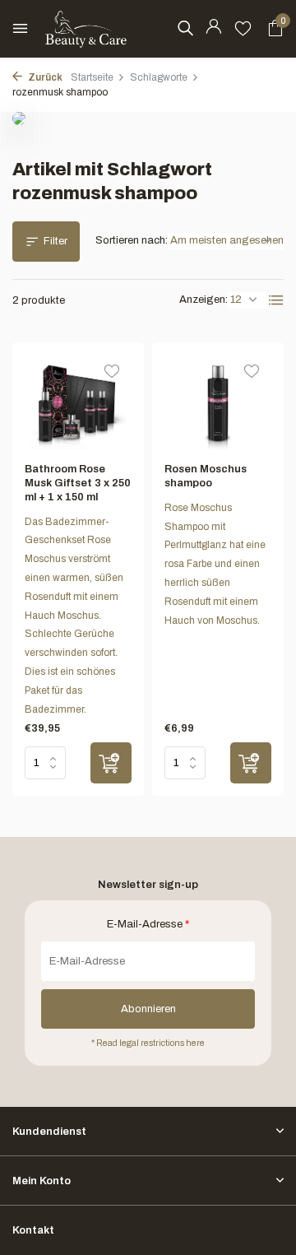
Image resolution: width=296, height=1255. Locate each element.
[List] (276, 300)
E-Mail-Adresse (148, 924)
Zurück (44, 77)
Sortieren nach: (131, 240)
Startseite (92, 77)
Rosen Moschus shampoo (205, 476)
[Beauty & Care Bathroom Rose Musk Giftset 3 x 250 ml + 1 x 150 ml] (78, 402)
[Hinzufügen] (111, 762)
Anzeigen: (203, 299)
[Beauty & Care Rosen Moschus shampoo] (217, 402)
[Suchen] (185, 28)
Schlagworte (158, 77)
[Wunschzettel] (243, 29)
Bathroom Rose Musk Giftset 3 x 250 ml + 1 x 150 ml (78, 483)
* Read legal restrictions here (148, 1043)
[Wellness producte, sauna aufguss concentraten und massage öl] (86, 28)
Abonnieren (148, 1009)
